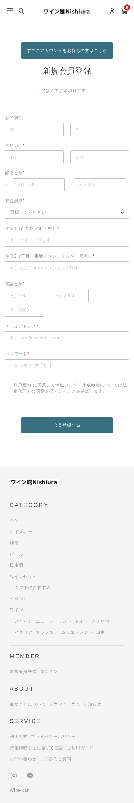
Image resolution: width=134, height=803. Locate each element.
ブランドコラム (64, 704)
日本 (100, 632)
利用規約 (22, 385)
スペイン (24, 621)
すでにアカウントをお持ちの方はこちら (67, 50)
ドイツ (81, 621)
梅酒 (14, 542)
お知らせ (92, 704)
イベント (19, 598)
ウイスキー (21, 531)
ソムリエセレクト (75, 632)
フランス (45, 632)
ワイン (16, 610)
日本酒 (16, 565)
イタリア (24, 632)
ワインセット (23, 576)
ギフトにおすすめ (32, 587)
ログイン (49, 671)
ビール (16, 554)
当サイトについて (28, 704)
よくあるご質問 (56, 758)
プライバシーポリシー (53, 736)
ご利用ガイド (80, 747)
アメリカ (100, 621)
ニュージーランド (54, 621)
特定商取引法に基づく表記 (37, 747)
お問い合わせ (23, 758)
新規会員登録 (23, 671)
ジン (14, 520)
